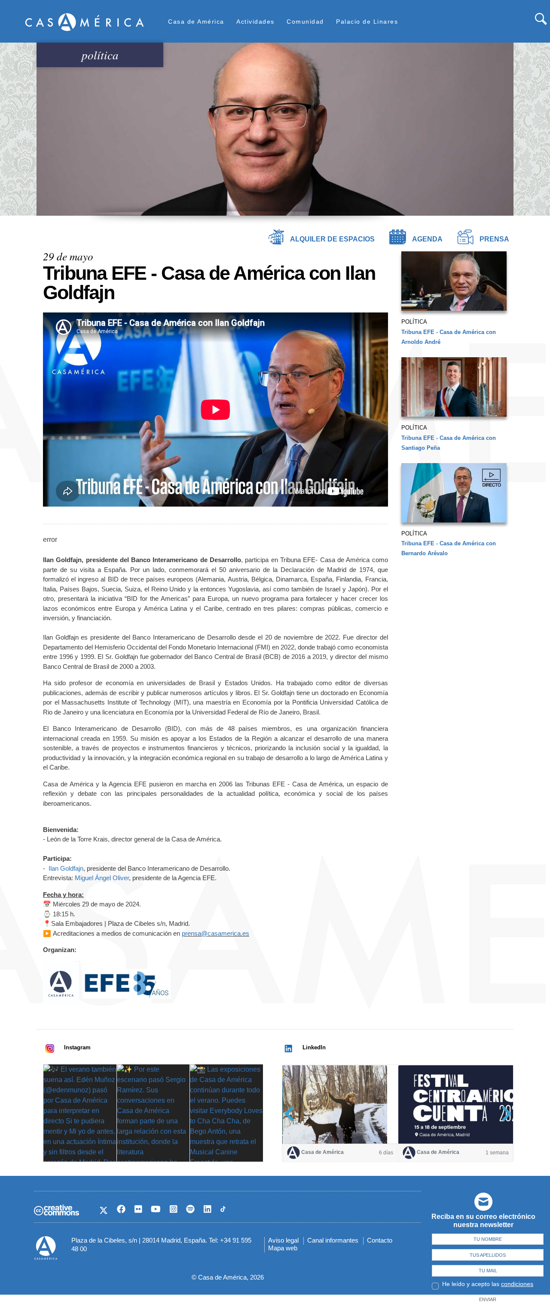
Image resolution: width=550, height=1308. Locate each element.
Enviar (487, 1299)
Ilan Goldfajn (66, 868)
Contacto (379, 1240)
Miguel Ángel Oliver (102, 877)
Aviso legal (283, 1240)
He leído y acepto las (487, 1284)
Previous (291, 1113)
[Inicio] (84, 21)
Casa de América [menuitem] (196, 21)
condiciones (517, 1283)
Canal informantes (332, 1240)
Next (503, 1113)
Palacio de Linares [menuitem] (367, 21)
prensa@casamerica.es (215, 933)
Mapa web (282, 1248)
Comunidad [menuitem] (305, 21)
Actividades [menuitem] (255, 21)
